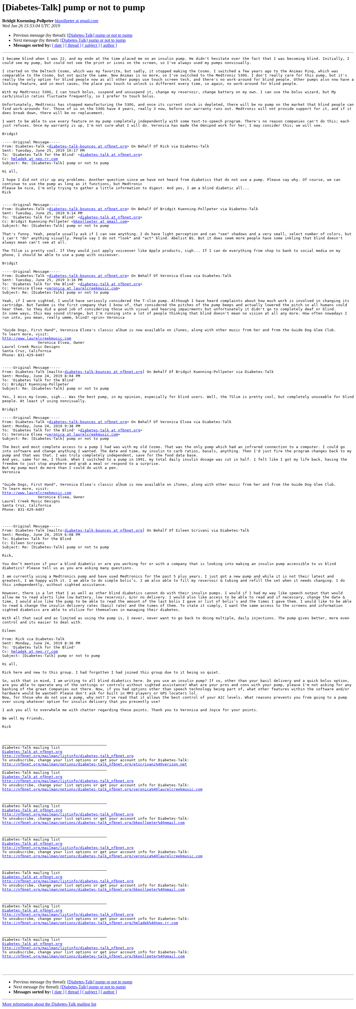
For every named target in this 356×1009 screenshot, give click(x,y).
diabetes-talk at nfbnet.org (110, 155)
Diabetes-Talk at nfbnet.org (32, 752)
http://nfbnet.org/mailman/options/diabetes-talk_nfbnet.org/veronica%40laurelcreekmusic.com (102, 789)
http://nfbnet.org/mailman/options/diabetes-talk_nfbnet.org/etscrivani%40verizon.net (94, 764)
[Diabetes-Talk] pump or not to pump (99, 35)
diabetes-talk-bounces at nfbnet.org (88, 146)
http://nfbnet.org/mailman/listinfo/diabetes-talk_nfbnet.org (68, 756)
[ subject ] (91, 45)
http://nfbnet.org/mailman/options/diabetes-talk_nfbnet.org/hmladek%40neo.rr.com (90, 923)
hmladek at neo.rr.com (34, 159)
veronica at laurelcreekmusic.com (82, 288)
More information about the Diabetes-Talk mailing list (49, 1004)
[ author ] (109, 45)
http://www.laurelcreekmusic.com (36, 338)
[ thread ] (73, 45)
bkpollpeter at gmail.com (76, 20)
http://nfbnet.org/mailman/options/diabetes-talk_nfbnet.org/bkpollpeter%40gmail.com (93, 823)
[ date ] (58, 45)
